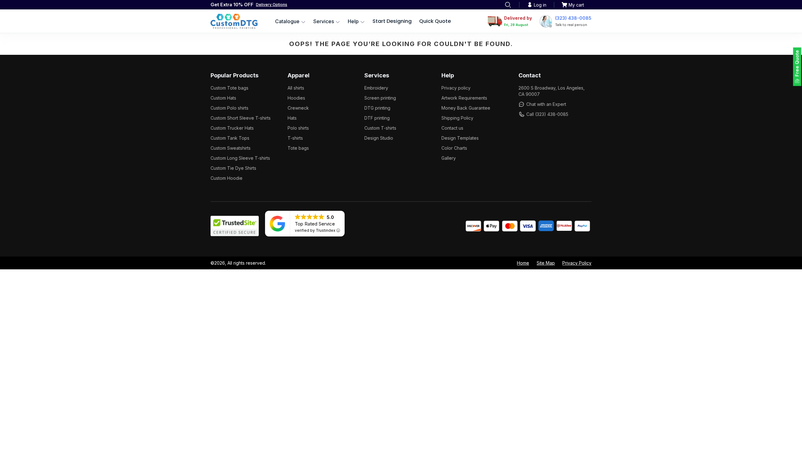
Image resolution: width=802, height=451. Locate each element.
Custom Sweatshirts (231, 148)
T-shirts (295, 138)
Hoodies (296, 98)
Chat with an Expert (546, 104)
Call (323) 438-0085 (547, 114)
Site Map (546, 263)
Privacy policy (456, 88)
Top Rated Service (315, 224)
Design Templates (460, 138)
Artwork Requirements (464, 98)
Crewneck (298, 108)
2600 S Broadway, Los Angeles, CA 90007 (551, 91)
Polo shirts (298, 128)
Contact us (452, 128)
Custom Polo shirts (229, 108)
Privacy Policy (576, 263)
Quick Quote (435, 21)
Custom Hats (223, 98)
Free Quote (797, 63)
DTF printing (377, 118)
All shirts (296, 88)
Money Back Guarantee (465, 108)
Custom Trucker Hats (232, 128)
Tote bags (298, 148)
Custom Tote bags (229, 88)
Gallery (448, 158)
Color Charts (454, 148)
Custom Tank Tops (230, 138)
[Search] (508, 4)
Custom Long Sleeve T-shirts (240, 158)
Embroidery (376, 88)
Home (523, 263)
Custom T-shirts (380, 128)
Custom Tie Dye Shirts (233, 168)
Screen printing (380, 98)
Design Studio (378, 138)
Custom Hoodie (226, 178)
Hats (292, 118)
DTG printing (377, 108)
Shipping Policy (457, 118)
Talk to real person (571, 25)
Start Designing (392, 21)
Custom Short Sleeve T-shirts (241, 118)
